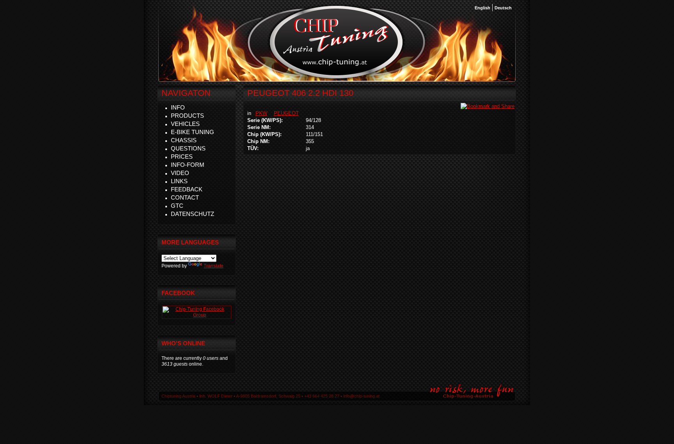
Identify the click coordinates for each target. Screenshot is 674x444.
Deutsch (503, 7)
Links (179, 181)
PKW (261, 113)
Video (180, 173)
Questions (188, 148)
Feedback (186, 189)
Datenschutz (192, 214)
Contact (185, 197)
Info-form (187, 164)
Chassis (184, 140)
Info (178, 107)
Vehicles (185, 123)
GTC (177, 205)
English (482, 7)
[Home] (336, 77)
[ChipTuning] (196, 315)
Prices (182, 156)
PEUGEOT (286, 113)
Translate (213, 266)
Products (187, 115)
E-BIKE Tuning (192, 132)
